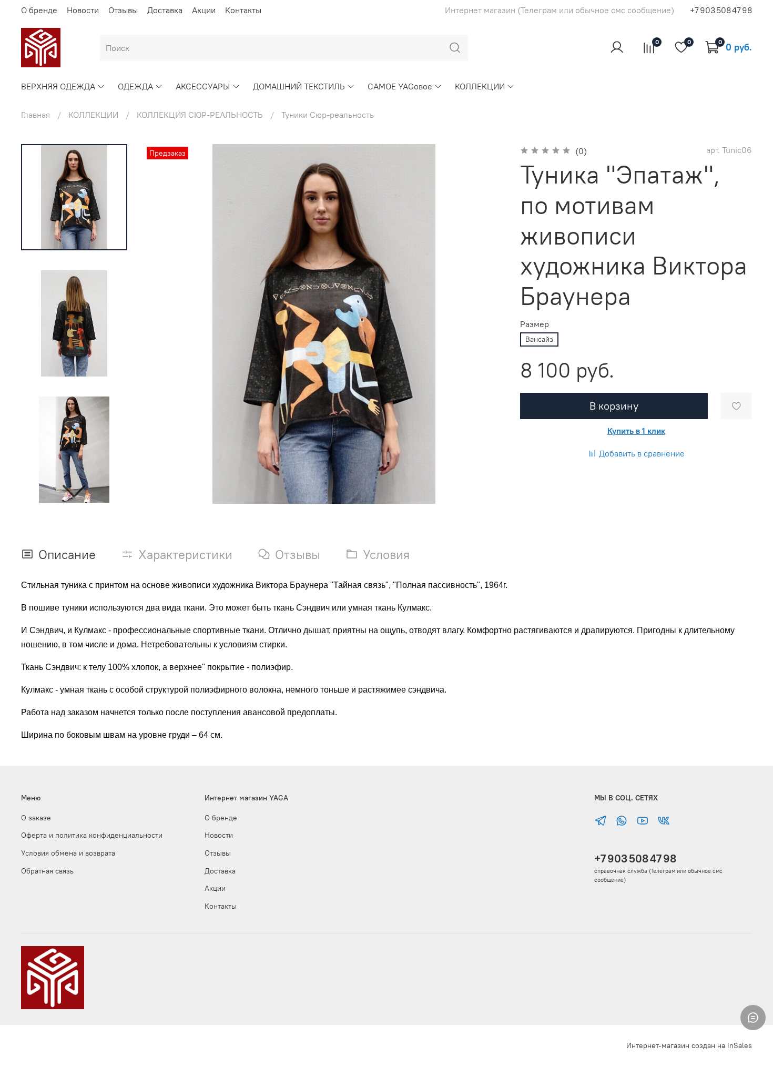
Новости (83, 10)
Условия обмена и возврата (68, 853)
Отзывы (123, 10)
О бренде (39, 10)
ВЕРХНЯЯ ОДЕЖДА (58, 86)
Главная (35, 114)
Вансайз (539, 339)
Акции (204, 10)
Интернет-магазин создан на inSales (689, 1045)
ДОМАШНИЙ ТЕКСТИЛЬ (299, 86)
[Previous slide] (165, 324)
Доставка (164, 10)
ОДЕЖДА (135, 86)
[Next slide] (74, 490)
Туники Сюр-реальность (327, 114)
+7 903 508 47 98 (635, 858)
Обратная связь (47, 871)
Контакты (243, 10)
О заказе (36, 817)
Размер (534, 324)
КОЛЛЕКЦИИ (480, 86)
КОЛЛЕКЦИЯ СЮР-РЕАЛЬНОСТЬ (200, 114)
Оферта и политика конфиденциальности (91, 835)
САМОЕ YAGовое (400, 86)
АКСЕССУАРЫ (203, 86)
